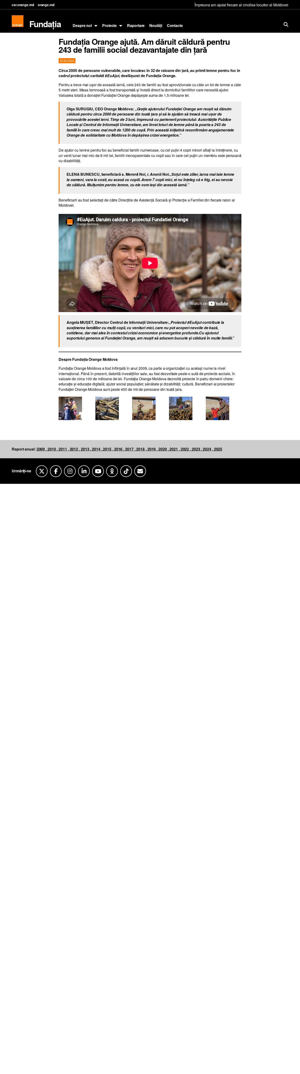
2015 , (108, 449)
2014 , (97, 449)
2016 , (119, 449)
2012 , (75, 449)
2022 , (186, 449)
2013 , (86, 449)
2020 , (163, 449)
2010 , (53, 449)
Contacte (175, 25)
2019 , (152, 449)
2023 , (197, 449)
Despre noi (82, 25)
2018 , (141, 449)
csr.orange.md (23, 4)
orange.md (46, 4)
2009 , (42, 449)
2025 (218, 449)
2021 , (174, 449)
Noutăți (155, 25)
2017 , (130, 449)
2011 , (64, 449)
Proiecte (109, 25)
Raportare (136, 25)
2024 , (208, 449)
